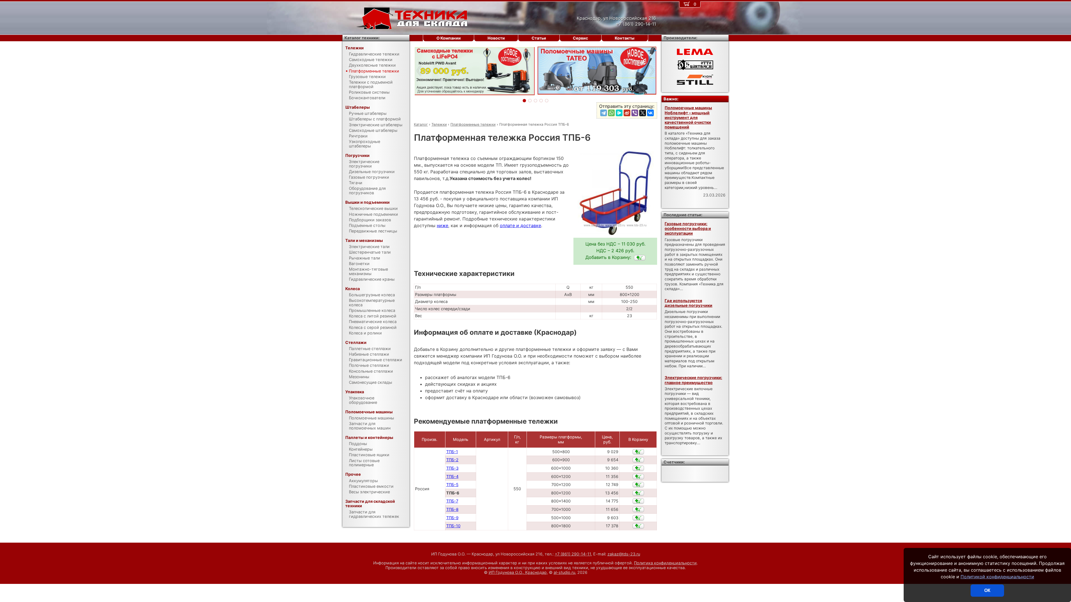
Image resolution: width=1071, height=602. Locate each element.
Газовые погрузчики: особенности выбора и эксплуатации (688, 228)
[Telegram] (603, 113)
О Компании (448, 38)
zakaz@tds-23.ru (623, 554)
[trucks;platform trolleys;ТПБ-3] (638, 468)
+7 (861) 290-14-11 (573, 554)
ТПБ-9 (452, 517)
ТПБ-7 (452, 501)
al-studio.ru (564, 572)
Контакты (625, 38)
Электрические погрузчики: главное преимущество (693, 380)
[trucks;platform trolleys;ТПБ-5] (638, 484)
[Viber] (634, 113)
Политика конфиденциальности (665, 562)
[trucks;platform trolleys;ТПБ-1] (638, 452)
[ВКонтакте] (650, 113)
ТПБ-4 (452, 476)
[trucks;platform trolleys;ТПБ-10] (638, 526)
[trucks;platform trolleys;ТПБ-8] (638, 509)
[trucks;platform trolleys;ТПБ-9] (638, 518)
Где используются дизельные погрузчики (688, 303)
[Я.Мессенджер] (619, 113)
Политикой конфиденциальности (997, 576)
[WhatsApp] (611, 113)
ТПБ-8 (452, 509)
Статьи (539, 38)
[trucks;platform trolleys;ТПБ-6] (639, 258)
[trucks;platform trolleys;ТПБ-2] (638, 460)
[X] (642, 113)
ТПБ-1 (452, 451)
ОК (987, 590)
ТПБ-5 (452, 484)
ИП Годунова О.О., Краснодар (518, 572)
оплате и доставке (520, 225)
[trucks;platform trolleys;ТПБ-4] (638, 476)
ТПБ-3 (452, 468)
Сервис (580, 38)
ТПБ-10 (453, 525)
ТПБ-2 (452, 459)
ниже (442, 225)
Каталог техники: (362, 37)
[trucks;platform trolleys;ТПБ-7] (638, 501)
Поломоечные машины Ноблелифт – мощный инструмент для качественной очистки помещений (688, 117)
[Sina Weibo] (627, 113)
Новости (496, 38)
